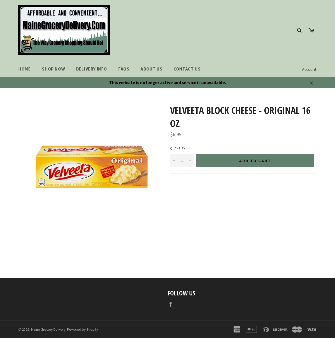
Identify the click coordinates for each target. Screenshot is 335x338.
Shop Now (53, 69)
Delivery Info (91, 69)
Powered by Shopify (82, 329)
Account (309, 69)
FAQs (123, 69)
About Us (151, 69)
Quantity (177, 148)
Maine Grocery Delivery (48, 329)
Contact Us (187, 69)
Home (24, 69)
